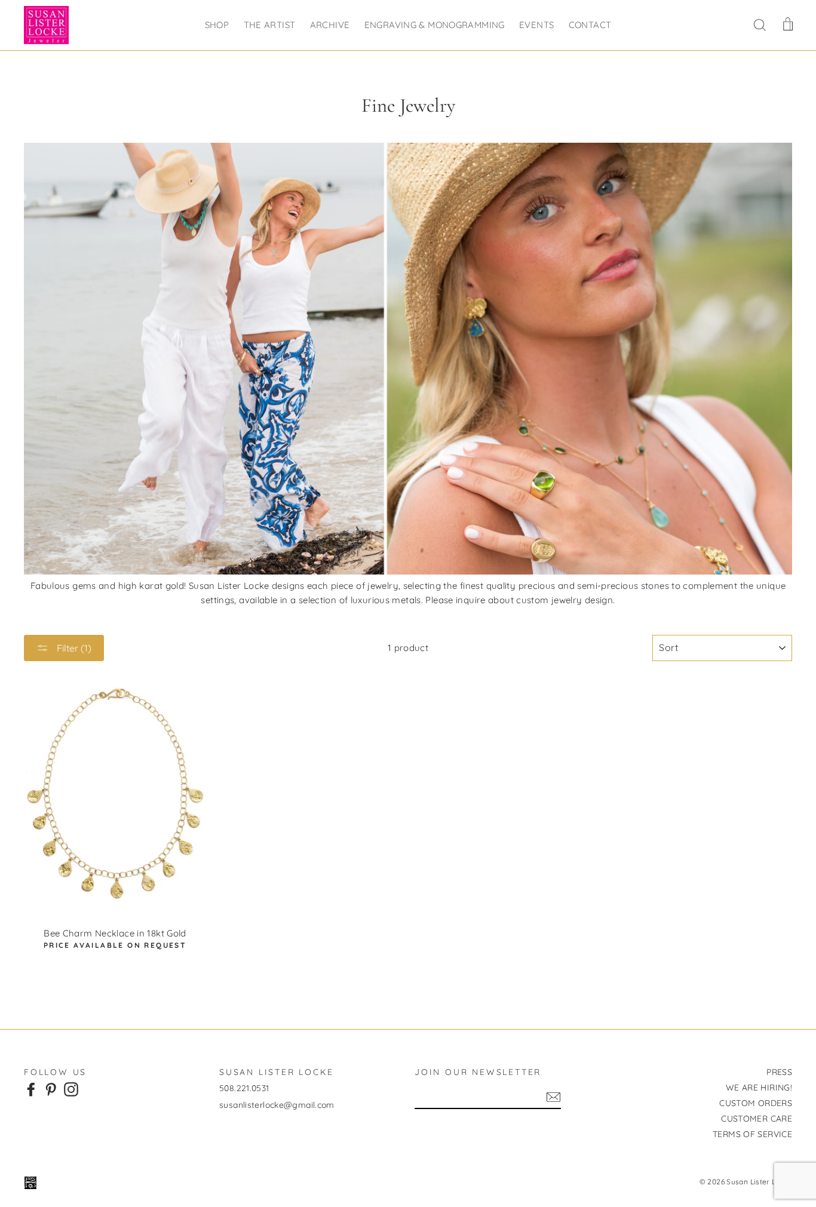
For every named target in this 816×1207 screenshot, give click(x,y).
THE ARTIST (270, 24)
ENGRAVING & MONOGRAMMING (434, 24)
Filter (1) (72, 648)
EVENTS (536, 24)
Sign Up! (553, 1097)
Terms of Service (752, 1134)
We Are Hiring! (759, 1087)
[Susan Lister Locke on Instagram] (71, 1089)
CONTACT (590, 24)
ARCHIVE (330, 24)
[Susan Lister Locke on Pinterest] (51, 1089)
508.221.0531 (244, 1088)
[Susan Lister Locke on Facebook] (31, 1089)
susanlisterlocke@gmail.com (277, 1104)
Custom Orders (755, 1103)
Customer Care (756, 1118)
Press (779, 1072)
